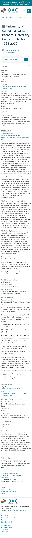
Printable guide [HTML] (12, 50)
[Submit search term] (26, 59)
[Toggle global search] (29, 11)
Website (3, 493)
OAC (9, 10)
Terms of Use (5, 525)
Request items (9, 52)
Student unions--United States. (11, 389)
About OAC (4, 516)
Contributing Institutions (9, 518)
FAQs (2, 520)
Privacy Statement (7, 527)
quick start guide (8, 4)
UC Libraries (7, 508)
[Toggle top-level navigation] (24, 11)
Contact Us (4, 531)
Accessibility (5, 529)
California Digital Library (19, 510)
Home (3, 514)
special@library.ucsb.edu (9, 491)
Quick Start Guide (6, 522)
